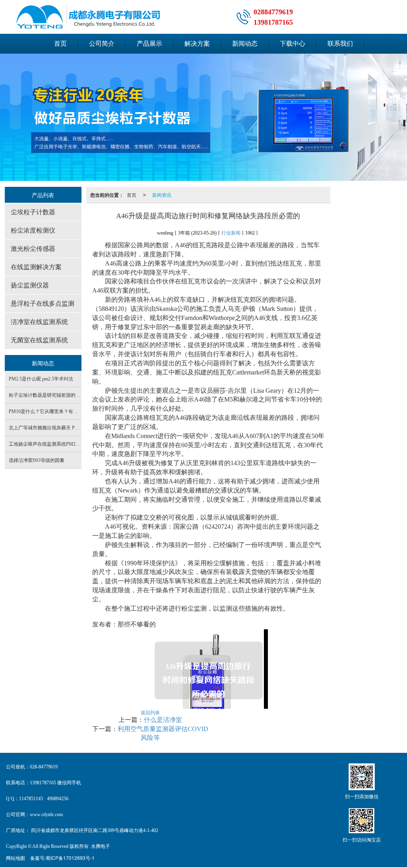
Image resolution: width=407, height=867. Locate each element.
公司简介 (101, 43)
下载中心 (292, 43)
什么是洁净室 (163, 719)
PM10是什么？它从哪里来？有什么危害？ (53, 411)
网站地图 (15, 857)
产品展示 (149, 43)
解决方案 (197, 43)
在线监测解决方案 (36, 267)
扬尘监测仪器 (30, 285)
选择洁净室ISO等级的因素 (36, 460)
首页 (60, 43)
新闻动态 (245, 43)
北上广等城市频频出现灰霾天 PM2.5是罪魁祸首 (59, 428)
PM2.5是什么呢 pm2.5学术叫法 (41, 379)
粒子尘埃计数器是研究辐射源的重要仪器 (52, 395)
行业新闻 (230, 233)
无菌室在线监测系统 (39, 340)
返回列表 (150, 712)
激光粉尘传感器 (33, 248)
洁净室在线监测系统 (39, 321)
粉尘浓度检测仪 (33, 230)
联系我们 (340, 43)
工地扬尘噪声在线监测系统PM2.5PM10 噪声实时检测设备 (69, 444)
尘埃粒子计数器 (33, 212)
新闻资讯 (161, 194)
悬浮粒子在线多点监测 (42, 303)
